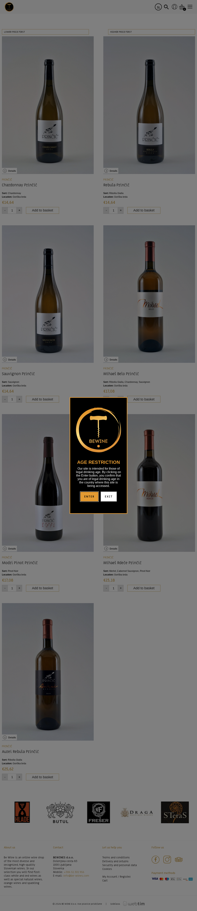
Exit (109, 496)
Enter (89, 496)
